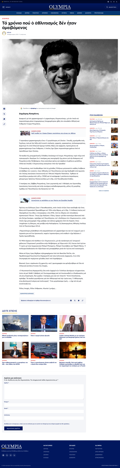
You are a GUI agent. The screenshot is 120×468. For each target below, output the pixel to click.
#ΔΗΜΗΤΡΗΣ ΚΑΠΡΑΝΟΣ (27, 293)
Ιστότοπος (7, 415)
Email (6, 408)
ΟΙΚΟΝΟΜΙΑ (55, 13)
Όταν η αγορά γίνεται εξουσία (40, 335)
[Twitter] (111, 1)
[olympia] (60, 7)
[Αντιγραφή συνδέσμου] (4, 124)
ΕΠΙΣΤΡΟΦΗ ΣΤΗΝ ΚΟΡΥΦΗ (110, 465)
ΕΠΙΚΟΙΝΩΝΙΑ (99, 457)
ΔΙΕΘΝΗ (79, 13)
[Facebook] (108, 1)
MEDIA (72, 13)
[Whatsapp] (4, 119)
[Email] (114, 1)
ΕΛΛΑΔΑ (19, 13)
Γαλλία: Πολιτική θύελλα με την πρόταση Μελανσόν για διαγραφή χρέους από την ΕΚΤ (72, 337)
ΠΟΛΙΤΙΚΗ (36, 13)
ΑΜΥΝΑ (27, 13)
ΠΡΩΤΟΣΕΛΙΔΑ (98, 13)
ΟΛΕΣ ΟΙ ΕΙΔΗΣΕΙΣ (104, 190)
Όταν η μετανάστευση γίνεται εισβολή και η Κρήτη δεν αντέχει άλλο (44, 363)
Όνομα (6, 402)
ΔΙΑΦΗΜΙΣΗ (98, 454)
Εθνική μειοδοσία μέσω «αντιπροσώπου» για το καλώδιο (15, 336)
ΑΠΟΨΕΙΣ (45, 13)
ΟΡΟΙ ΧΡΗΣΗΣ (99, 451)
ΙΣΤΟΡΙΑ (64, 13)
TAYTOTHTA (98, 448)
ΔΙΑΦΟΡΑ (88, 13)
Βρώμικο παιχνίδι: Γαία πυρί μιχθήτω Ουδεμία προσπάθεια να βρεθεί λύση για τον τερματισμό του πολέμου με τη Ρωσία (72, 364)
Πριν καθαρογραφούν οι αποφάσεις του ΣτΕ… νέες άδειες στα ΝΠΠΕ (15, 363)
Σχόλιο (6, 383)
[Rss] (116, 1)
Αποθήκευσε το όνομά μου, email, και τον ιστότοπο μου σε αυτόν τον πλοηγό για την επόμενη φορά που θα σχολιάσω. (37, 424)
